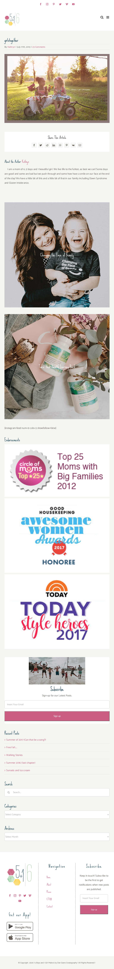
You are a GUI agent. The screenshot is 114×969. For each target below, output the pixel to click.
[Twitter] (24, 895)
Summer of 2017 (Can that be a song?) (26, 740)
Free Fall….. (11, 747)
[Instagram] (15, 895)
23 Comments (38, 47)
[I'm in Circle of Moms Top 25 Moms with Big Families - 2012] (57, 446)
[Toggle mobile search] (101, 17)
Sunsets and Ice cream (18, 770)
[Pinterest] (20, 895)
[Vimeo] (29, 895)
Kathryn (11, 47)
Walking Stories (14, 755)
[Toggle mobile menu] (108, 17)
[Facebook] (10, 895)
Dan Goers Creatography (67, 962)
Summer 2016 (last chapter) (20, 763)
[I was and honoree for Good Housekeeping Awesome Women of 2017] (57, 500)
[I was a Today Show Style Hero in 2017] (57, 576)
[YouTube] (20, 901)
